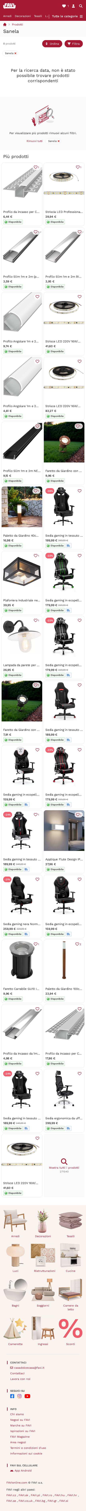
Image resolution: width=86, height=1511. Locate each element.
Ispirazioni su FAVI (22, 1431)
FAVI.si (63, 1500)
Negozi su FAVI (20, 1419)
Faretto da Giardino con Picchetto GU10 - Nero (35, 730)
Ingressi (43, 1344)
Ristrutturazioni (44, 1270)
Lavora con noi (20, 1379)
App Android (23, 1470)
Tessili (38, 16)
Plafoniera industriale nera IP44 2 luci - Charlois (37, 600)
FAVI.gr (53, 1500)
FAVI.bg (40, 1500)
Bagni (15, 1305)
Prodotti (17, 24)
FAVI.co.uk (26, 1500)
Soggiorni (43, 1305)
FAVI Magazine (20, 1436)
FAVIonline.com (16, 1482)
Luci (48, 16)
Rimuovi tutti (34, 141)
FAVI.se (11, 1500)
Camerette (15, 1344)
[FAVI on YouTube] (27, 1396)
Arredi (7, 16)
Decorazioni (23, 16)
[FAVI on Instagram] (19, 1396)
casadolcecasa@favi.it (29, 1367)
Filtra (76, 43)
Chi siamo (17, 1414)
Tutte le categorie (65, 16)
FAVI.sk (24, 1495)
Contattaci (17, 1373)
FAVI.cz (11, 1495)
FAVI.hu (60, 1495)
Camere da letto (70, 1307)
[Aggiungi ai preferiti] (79, 232)
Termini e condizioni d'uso (28, 1447)
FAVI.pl (36, 1495)
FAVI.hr (72, 1495)
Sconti (70, 1344)
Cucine (70, 1270)
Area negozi (18, 1442)
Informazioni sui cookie (26, 1453)
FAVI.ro (48, 1495)
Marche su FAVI (20, 1425)
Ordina (54, 43)
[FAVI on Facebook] (12, 1396)
